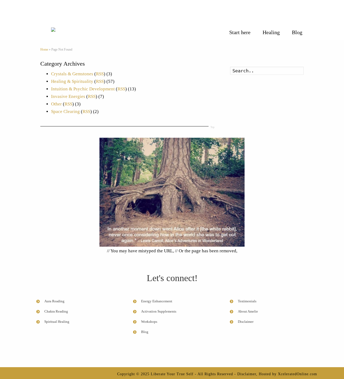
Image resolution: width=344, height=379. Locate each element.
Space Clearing (65, 111)
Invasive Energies (68, 96)
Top (212, 127)
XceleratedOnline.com (297, 374)
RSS (100, 73)
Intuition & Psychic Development (83, 88)
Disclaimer (246, 374)
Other (56, 104)
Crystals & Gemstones (72, 73)
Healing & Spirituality (72, 81)
